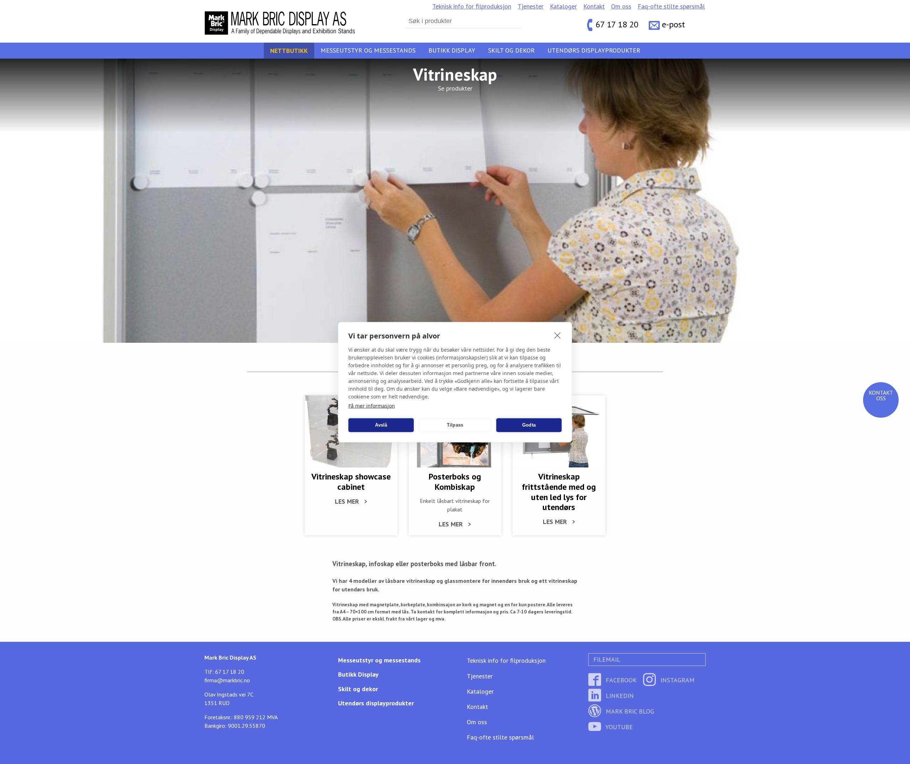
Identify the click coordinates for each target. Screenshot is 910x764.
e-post (673, 24)
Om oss (621, 6)
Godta (529, 425)
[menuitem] (471, 6)
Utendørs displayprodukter (593, 50)
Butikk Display (451, 50)
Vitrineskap (455, 74)
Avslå (381, 425)
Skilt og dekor (511, 50)
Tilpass (455, 425)
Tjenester (531, 6)
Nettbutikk (289, 50)
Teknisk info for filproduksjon (471, 6)
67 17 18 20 (617, 24)
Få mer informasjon (371, 405)
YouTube (618, 727)
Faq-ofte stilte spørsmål (671, 6)
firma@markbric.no (227, 680)
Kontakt (594, 6)
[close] (557, 335)
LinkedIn (619, 696)
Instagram (677, 680)
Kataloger (563, 6)
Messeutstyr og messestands (368, 50)
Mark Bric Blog (629, 711)
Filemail (606, 659)
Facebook (620, 680)
